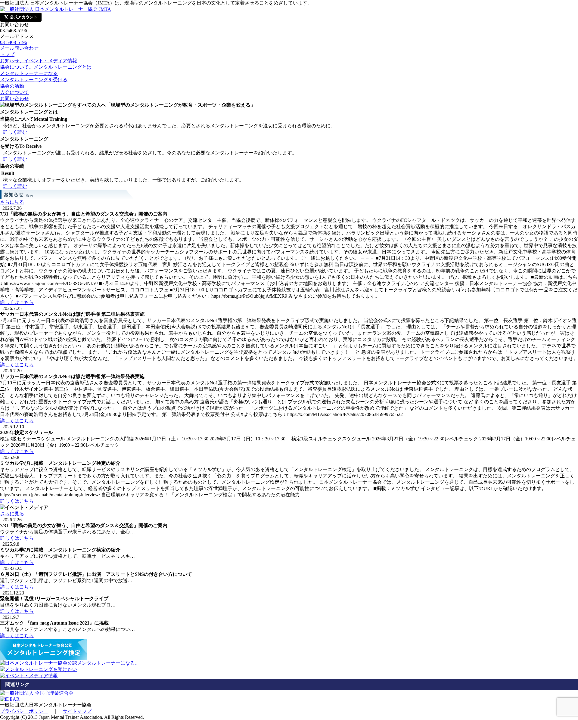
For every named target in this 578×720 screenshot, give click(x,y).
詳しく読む (15, 132)
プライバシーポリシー (24, 711)
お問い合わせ (14, 98)
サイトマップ (77, 711)
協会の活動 (12, 85)
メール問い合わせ (19, 48)
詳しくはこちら (17, 302)
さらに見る (12, 202)
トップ (7, 54)
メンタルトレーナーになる (29, 73)
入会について (14, 92)
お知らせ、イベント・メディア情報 (38, 60)
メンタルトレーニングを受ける (33, 79)
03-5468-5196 (13, 42)
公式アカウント (20, 17)
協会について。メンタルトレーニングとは (46, 67)
